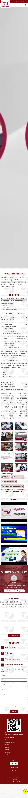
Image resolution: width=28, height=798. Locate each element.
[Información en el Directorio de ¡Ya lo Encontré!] (12, 770)
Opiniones (7, 752)
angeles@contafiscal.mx (12, 659)
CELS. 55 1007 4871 (10, 648)
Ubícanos (6, 747)
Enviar (14, 711)
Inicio (5, 739)
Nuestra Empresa (9, 742)
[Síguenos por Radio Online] (15, 770)
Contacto (6, 749)
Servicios (6, 744)
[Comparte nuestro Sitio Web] (26, 1)
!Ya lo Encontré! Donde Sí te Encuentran (15, 781)
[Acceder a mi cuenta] (25, 781)
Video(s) (6, 754)
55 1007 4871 (8, 653)
